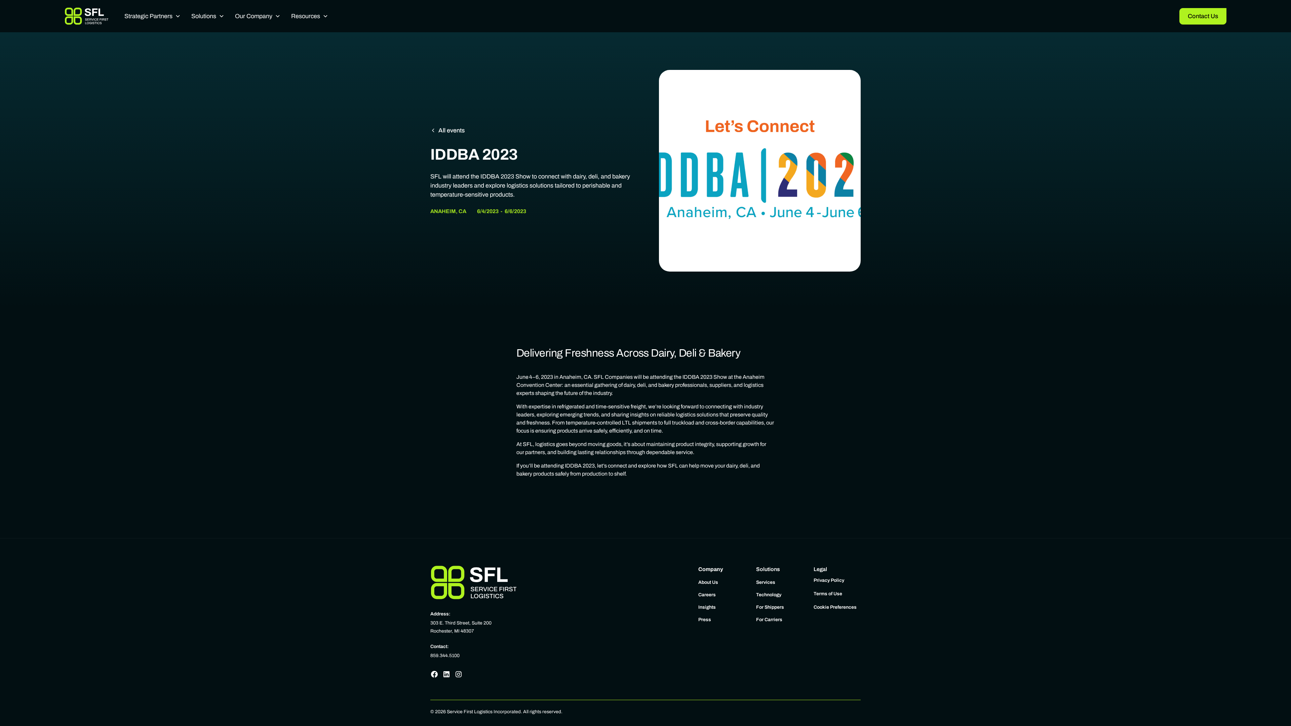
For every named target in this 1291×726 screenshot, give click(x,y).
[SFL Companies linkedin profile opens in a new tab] (446, 674)
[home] (86, 16)
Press (704, 619)
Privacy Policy (829, 580)
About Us (708, 582)
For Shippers (770, 607)
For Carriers (769, 619)
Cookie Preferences (835, 607)
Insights (707, 607)
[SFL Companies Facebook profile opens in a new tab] (434, 674)
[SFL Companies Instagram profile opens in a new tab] (459, 674)
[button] (152, 16)
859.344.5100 (445, 655)
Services (765, 582)
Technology (768, 594)
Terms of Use (828, 593)
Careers (707, 594)
